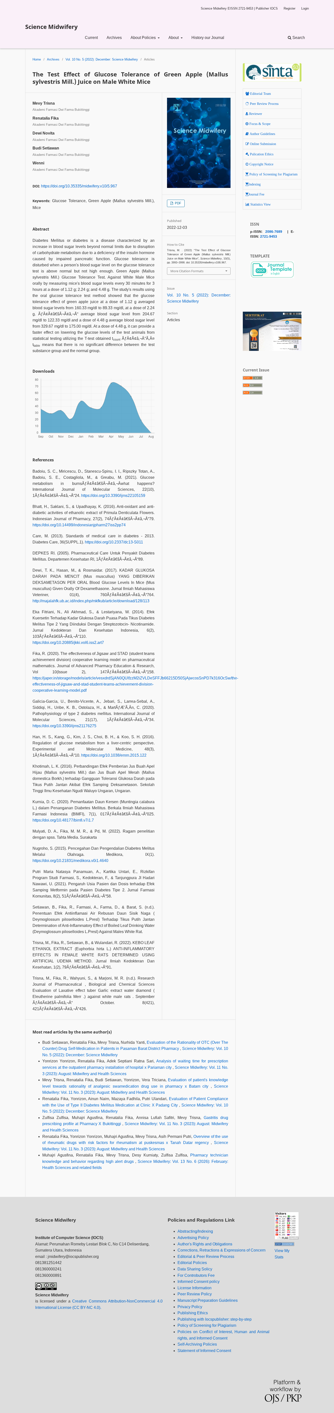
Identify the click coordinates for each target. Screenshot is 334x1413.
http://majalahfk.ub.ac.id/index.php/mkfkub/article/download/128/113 (91, 601)
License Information (195, 1288)
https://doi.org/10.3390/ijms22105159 (113, 495)
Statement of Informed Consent (204, 1351)
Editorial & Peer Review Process (206, 1256)
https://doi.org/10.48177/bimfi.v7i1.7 (63, 820)
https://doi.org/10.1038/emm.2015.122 (113, 755)
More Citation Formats (186, 271)
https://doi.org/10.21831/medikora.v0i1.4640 (70, 861)
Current (91, 38)
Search (298, 38)
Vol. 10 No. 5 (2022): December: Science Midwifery (102, 59)
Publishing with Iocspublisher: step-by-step (215, 1319)
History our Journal (207, 38)
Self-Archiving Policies (197, 1344)
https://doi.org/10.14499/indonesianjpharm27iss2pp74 (79, 525)
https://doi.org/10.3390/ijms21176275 (64, 726)
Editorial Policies (192, 1263)
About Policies (144, 38)
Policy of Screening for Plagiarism (207, 1325)
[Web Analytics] (284, 1244)
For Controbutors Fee (196, 1275)
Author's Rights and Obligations (205, 1244)
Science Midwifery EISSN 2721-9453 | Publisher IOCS (239, 8)
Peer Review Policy (195, 1294)
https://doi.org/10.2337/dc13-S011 (114, 542)
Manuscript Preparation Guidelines (208, 1300)
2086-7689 (273, 231)
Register (289, 8)
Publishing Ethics (193, 1313)
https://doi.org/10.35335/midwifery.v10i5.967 (79, 186)
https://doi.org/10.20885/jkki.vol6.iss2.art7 (68, 642)
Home (37, 59)
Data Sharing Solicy (195, 1269)
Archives (114, 38)
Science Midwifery (51, 27)
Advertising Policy (193, 1238)
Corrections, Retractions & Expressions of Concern (222, 1250)
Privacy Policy (190, 1307)
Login (305, 8)
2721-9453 (268, 236)
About (174, 38)
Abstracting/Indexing (195, 1231)
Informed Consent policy (199, 1281)
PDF (177, 203)
